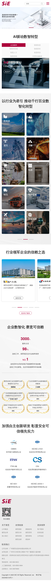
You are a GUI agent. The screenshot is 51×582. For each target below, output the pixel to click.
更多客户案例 (25, 313)
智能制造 (37, 45)
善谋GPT (8, 72)
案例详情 (18, 298)
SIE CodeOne (36, 72)
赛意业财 (18, 539)
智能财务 (37, 48)
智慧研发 (37, 52)
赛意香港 (18, 536)
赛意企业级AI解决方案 (21, 72)
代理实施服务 (37, 56)
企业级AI (13, 45)
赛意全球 (5, 532)
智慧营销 (13, 56)
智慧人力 (13, 52)
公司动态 (40, 536)
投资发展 (40, 532)
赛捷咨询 (29, 529)
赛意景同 (29, 532)
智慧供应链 (13, 48)
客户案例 (40, 529)
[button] (14, 27)
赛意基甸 (29, 536)
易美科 (28, 539)
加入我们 (5, 536)
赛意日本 (18, 532)
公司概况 (5, 529)
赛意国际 (18, 529)
